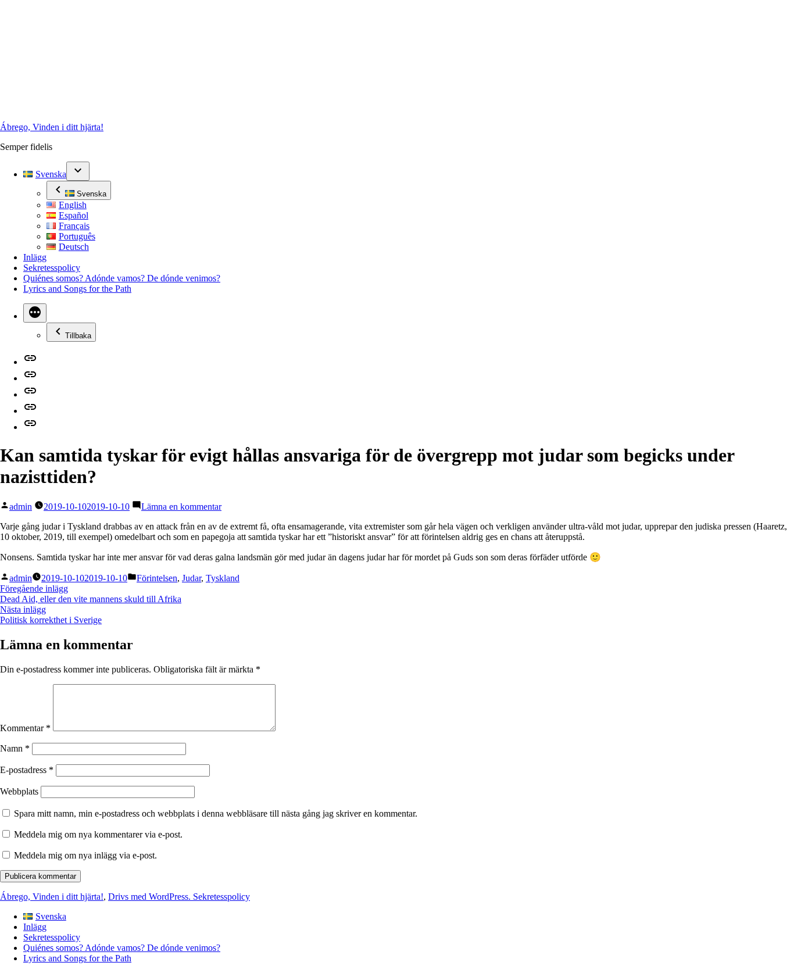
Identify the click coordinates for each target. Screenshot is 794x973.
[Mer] (35, 313)
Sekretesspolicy (51, 268)
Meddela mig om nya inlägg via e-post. (85, 855)
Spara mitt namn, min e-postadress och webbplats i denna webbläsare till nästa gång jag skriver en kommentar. (215, 813)
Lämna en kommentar (181, 506)
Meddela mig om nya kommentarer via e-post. (98, 834)
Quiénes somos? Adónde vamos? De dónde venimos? (121, 278)
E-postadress (26, 770)
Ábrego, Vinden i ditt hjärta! (51, 127)
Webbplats (19, 791)
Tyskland (222, 578)
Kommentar (25, 728)
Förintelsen (157, 578)
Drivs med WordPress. (150, 897)
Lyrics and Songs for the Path (77, 289)
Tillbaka (78, 335)
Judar (191, 578)
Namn (15, 748)
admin (20, 506)
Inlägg (35, 257)
